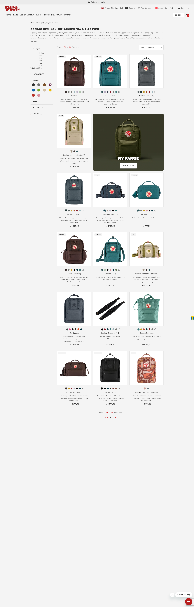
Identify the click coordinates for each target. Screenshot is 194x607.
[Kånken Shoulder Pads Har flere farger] (119, 329)
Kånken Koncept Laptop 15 (74, 155)
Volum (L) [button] (37, 114)
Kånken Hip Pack (146, 214)
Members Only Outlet (52, 15)
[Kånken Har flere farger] (83, 92)
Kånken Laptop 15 (146, 96)
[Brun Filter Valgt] (44, 84)
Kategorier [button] (38, 74)
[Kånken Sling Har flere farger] (119, 270)
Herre (8, 15)
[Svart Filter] (33, 84)
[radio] (66, 92)
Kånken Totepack (146, 333)
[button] (187, 15)
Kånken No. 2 (110, 392)
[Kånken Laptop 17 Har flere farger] (83, 210)
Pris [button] (35, 101)
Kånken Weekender (74, 392)
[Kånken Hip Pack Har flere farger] (155, 210)
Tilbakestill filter (37, 68)
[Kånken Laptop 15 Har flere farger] (155, 92)
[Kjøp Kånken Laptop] (128, 142)
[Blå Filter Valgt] (33, 90)
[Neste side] (115, 417)
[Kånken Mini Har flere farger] (119, 92)
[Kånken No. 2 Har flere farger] (119, 388)
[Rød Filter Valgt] (33, 95)
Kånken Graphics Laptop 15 (146, 392)
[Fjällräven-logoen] (12, 8)
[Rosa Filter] (39, 95)
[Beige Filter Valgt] (44, 90)
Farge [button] (36, 80)
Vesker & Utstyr (27, 15)
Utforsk (67, 15)
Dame (15, 15)
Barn (38, 15)
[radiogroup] (74, 92)
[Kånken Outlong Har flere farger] (83, 270)
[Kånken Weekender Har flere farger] (83, 388)
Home (33, 23)
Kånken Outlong (74, 274)
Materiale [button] (38, 108)
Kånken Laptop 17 (74, 214)
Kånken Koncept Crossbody (146, 274)
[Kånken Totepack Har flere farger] (155, 329)
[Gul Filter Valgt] (50, 90)
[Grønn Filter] (39, 90)
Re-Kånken (74, 333)
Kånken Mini (110, 96)
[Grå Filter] (39, 84)
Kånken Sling (110, 274)
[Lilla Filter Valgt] (50, 84)
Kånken (55, 23)
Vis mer (34, 42)
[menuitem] (8, 15)
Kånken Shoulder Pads (110, 333)
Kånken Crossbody (110, 214)
